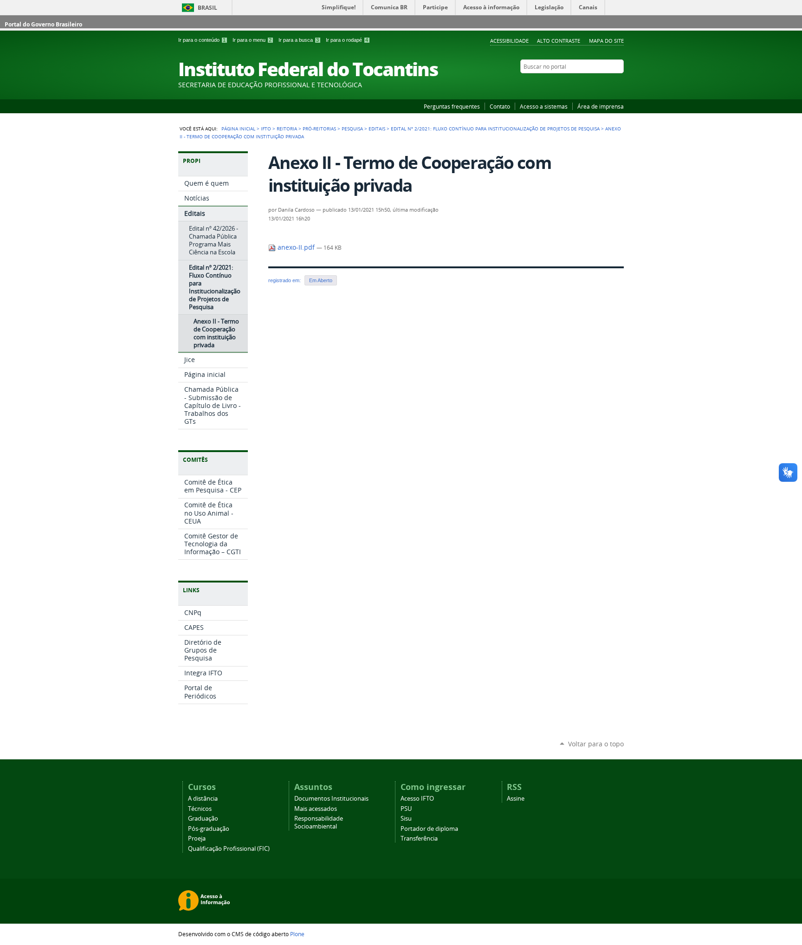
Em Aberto (320, 280)
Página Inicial (238, 128)
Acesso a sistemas (544, 106)
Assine (515, 799)
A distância (203, 799)
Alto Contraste (558, 40)
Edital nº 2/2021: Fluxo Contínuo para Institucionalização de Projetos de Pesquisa (495, 128)
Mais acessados (315, 809)
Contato (500, 106)
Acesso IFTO (417, 799)
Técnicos (200, 809)
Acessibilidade (509, 40)
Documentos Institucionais (331, 799)
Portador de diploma (429, 829)
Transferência (419, 838)
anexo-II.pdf (296, 247)
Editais (377, 128)
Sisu (406, 818)
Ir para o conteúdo (202, 40)
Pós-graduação (208, 829)
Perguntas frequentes (452, 106)
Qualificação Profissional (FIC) (229, 849)
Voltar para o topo (596, 743)
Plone (297, 934)
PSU (406, 809)
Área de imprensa (600, 106)
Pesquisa (352, 128)
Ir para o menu (252, 40)
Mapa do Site (606, 40)
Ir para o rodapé (347, 40)
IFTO (266, 128)
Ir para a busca (298, 40)
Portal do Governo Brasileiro (43, 24)
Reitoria (287, 128)
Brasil (207, 8)
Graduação (203, 818)
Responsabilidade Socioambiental (318, 822)
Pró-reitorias (319, 128)
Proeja (197, 838)
